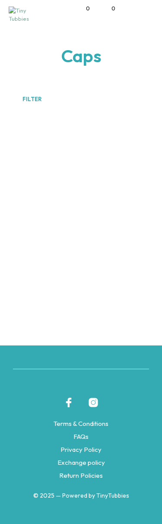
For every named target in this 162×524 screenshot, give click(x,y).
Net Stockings (60, 268)
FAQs (81, 436)
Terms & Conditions (81, 423)
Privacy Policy (81, 449)
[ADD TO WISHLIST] (129, 265)
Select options (54, 306)
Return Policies (81, 475)
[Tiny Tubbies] (69, 402)
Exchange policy (81, 462)
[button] (82, 8)
